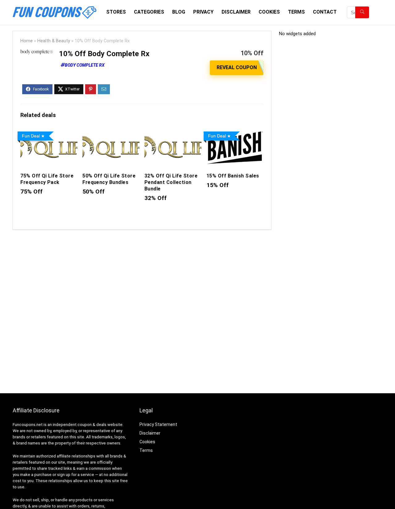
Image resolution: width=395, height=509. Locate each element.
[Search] (362, 12)
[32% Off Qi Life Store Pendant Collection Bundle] (173, 133)
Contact (325, 12)
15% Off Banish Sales (232, 176)
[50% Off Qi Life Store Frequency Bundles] (110, 133)
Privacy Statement (158, 424)
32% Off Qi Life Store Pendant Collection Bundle (171, 182)
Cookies (269, 12)
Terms (296, 12)
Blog (178, 12)
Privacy (203, 12)
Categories (149, 12)
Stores (116, 12)
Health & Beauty (53, 41)
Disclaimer (236, 12)
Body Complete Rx (85, 65)
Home (26, 41)
